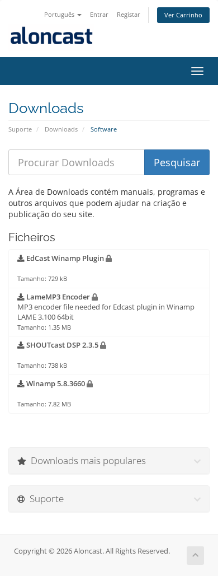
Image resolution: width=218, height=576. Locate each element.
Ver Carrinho (183, 15)
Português (60, 14)
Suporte (20, 129)
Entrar (99, 14)
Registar (128, 14)
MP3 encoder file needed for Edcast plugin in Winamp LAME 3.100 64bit (106, 311)
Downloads (61, 129)
